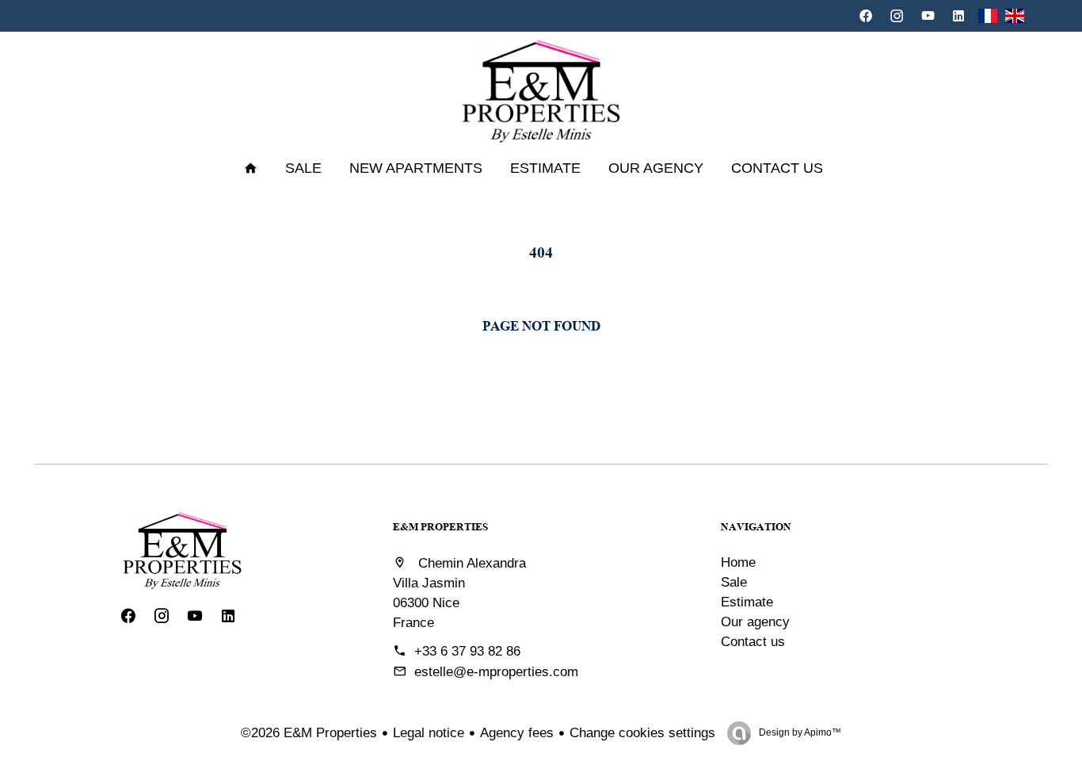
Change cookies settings (642, 732)
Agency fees (517, 732)
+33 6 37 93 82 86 (467, 651)
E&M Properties (440, 526)
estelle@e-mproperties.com (496, 671)
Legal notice (428, 732)
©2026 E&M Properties (309, 732)
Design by (798, 732)
